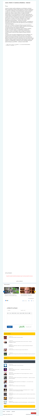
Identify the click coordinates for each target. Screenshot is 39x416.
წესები (4, 411)
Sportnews (25, 300)
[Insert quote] (25, 313)
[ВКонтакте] (5, 300)
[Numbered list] (18, 313)
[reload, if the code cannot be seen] (22, 327)
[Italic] (9, 313)
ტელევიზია (8, 411)
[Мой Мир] (7, 300)
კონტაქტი (13, 411)
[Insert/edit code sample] (26, 313)
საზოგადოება (32, 298)
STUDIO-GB (32, 414)
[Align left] (12, 313)
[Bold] (8, 313)
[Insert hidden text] (29, 313)
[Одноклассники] (6, 300)
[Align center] (14, 313)
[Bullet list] (17, 313)
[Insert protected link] (23, 313)
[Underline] (10, 313)
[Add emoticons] (20, 313)
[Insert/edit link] (22, 313)
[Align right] (15, 313)
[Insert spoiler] (28, 313)
